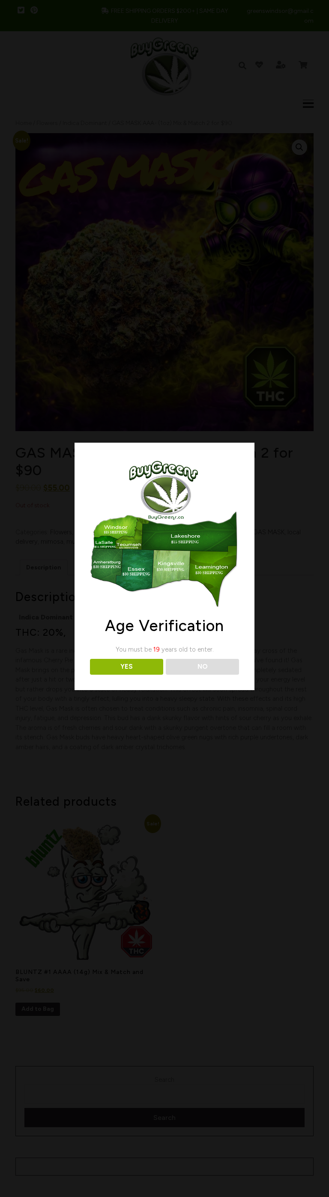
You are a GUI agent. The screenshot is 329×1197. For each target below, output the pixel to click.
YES (126, 666)
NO (202, 666)
